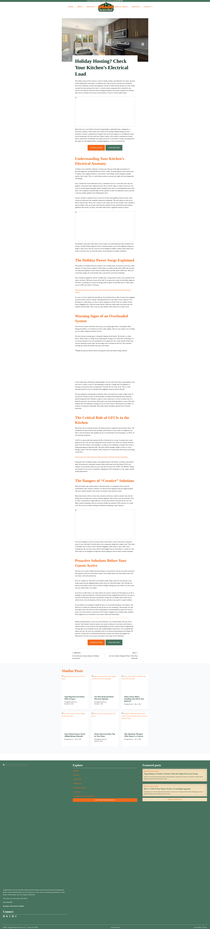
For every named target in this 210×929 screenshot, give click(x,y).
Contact (147, 7)
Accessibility (197, 927)
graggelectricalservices (71, 702)
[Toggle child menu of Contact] (135, 792)
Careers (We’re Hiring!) (84, 796)
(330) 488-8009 (7, 902)
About (80, 7)
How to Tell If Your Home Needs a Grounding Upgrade (167, 789)
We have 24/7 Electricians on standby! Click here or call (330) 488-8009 (105, 1)
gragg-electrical (129, 704)
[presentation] (75, 684)
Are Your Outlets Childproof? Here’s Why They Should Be (123, 655)
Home (70, 7)
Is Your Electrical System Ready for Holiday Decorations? (85, 655)
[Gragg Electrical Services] (106, 7)
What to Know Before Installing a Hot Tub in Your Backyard (134, 699)
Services (136, 7)
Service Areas (121, 7)
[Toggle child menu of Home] (135, 771)
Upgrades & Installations (151, 771)
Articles (91, 7)
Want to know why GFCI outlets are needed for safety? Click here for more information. (101, 457)
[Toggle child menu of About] (135, 775)
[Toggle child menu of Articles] (135, 779)
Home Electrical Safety (151, 786)
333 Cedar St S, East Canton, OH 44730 (15, 898)
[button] (96, 148)
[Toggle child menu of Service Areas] (135, 788)
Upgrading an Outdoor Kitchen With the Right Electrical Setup (171, 774)
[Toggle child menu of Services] (135, 783)
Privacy (205, 927)
